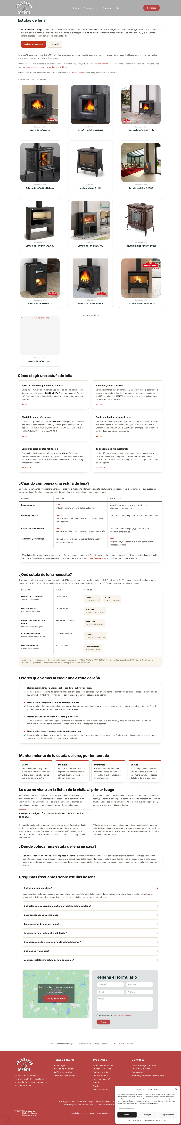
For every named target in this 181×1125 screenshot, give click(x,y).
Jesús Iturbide (112, 1104)
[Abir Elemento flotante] (5, 1119)
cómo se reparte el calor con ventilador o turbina (44, 67)
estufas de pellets (98, 558)
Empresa (106, 8)
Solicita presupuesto (33, 44)
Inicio (76, 8)
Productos (89, 8)
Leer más (55, 44)
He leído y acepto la (115, 1015)
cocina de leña (101, 64)
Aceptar (127, 1115)
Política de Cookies (134, 1120)
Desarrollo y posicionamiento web (78, 1104)
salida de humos (76, 72)
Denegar (147, 1115)
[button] (176, 1089)
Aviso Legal (162, 1120)
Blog (118, 8)
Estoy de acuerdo (56, 998)
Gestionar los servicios (126, 1108)
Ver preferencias (167, 1115)
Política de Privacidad (150, 1120)
